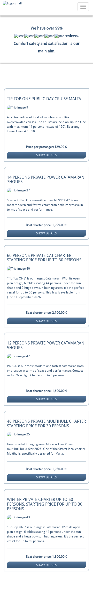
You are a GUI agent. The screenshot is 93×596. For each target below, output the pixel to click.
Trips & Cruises (38, 76)
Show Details (46, 155)
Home (9, 76)
